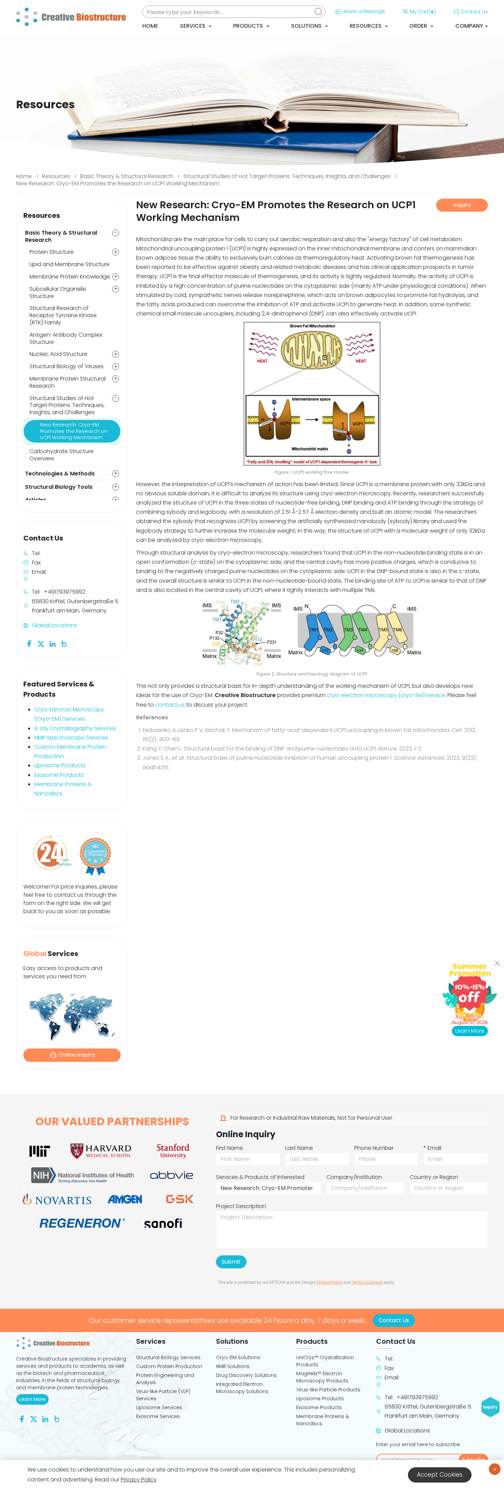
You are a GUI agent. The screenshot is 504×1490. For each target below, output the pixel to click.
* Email (432, 1148)
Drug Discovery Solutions (246, 1375)
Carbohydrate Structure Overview (61, 454)
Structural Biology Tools (59, 487)
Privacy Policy (329, 1282)
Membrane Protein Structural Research (67, 382)
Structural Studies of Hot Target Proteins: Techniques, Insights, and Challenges (287, 176)
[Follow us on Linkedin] (52, 643)
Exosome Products (59, 775)
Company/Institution (354, 1177)
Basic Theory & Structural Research (126, 176)
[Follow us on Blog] (64, 643)
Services (193, 26)
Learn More (34, 1399)
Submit (231, 1262)
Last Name (299, 1148)
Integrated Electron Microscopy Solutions (242, 1388)
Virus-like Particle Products (328, 1389)
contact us (170, 705)
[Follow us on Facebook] (29, 643)
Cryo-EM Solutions (238, 1357)
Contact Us (474, 11)
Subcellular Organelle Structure (57, 292)
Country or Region (434, 1177)
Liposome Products (59, 765)
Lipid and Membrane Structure (69, 264)
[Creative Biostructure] (72, 1343)
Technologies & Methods (60, 473)
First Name (229, 1148)
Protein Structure (51, 252)
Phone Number (374, 1148)
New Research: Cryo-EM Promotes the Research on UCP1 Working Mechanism (117, 183)
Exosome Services (158, 1416)
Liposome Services (159, 1407)
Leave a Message (363, 11)
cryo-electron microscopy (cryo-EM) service (386, 695)
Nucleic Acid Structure (58, 354)
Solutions (307, 26)
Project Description (241, 1206)
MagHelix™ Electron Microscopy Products (322, 1377)
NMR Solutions (233, 1366)
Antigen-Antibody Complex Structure (65, 338)
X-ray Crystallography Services (75, 728)
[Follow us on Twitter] (41, 643)
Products (248, 26)
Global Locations (54, 625)
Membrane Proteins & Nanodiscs (322, 1420)
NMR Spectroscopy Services (71, 738)
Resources (366, 26)
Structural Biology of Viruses (66, 366)
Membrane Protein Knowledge (69, 277)
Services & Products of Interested (260, 1177)
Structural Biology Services (168, 1357)
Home (150, 26)
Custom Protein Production (169, 1366)
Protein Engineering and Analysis (165, 1379)
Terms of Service (367, 1282)
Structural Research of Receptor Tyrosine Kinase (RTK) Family (63, 315)
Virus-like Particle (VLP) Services (163, 1395)
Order (419, 26)
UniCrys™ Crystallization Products (325, 1361)
